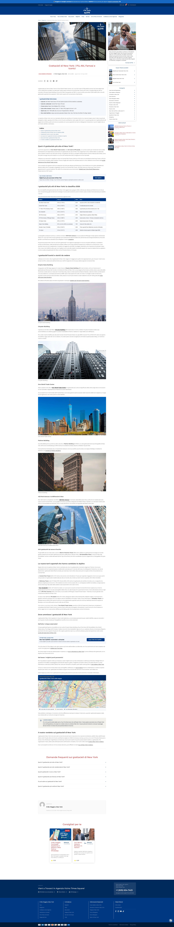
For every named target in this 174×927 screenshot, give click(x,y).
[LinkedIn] (47, 81)
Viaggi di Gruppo (48, 5)
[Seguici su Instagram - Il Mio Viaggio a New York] (118, 911)
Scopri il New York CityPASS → (95, 639)
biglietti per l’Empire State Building (79, 280)
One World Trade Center (59, 387)
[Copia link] (56, 81)
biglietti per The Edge (56, 648)
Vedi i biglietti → (99, 177)
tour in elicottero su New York (76, 651)
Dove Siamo (62, 892)
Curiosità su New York (114, 94)
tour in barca (79, 667)
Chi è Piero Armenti (96, 16)
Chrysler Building (60, 329)
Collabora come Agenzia (110, 16)
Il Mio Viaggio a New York (60, 74)
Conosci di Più (129, 62)
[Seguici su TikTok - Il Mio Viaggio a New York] (123, 911)
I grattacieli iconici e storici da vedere (50, 134)
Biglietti (78, 16)
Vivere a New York (113, 119)
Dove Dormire (112, 96)
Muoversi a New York (114, 106)
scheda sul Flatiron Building (53, 450)
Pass (83, 16)
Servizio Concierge (69, 914)
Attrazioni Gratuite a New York (97, 907)
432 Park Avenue (64, 499)
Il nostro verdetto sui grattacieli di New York (51, 139)
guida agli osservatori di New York (47, 632)
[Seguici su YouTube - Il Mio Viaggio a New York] (121, 911)
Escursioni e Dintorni (114, 100)
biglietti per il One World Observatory (89, 169)
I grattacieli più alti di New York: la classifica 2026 (52, 132)
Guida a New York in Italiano (96, 741)
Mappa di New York (69, 912)
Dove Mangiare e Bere (114, 98)
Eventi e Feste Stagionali (114, 102)
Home (39, 20)
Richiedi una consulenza (46, 892)
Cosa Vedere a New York (95, 905)
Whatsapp (74, 892)
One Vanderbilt (43, 588)
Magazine (121, 16)
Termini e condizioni (113, 924)
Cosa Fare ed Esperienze (114, 90)
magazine (71, 239)
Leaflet (97, 707)
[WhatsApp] (50, 81)
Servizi (87, 16)
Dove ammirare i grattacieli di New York (50, 137)
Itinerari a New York (113, 104)
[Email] (53, 81)
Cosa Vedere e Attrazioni (45, 73)
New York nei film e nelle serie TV (116, 110)
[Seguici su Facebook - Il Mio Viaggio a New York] (116, 911)
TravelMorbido (118, 907)
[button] (40, 682)
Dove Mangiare (93, 914)
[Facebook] (44, 81)
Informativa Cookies (123, 924)
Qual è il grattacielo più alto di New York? (50, 130)
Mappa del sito (43, 917)
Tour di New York (62, 16)
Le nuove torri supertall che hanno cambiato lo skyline (54, 136)
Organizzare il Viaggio (114, 113)
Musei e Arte (112, 108)
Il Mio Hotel (40, 5)
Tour (41, 905)
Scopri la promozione (113, 1)
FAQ (66, 917)
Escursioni (71, 16)
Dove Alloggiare (94, 912)
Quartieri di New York (114, 115)
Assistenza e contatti (44, 912)
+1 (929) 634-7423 (124, 890)
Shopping (111, 117)
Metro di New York (94, 917)
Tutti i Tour (53, 16)
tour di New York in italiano (85, 745)
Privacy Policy (133, 924)
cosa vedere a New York (97, 664)
